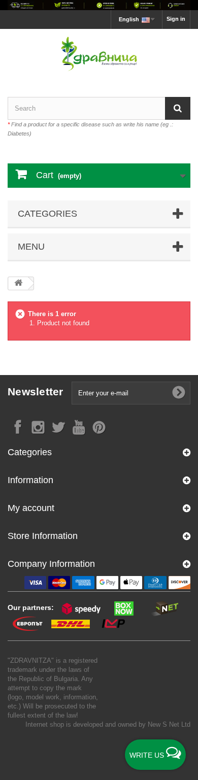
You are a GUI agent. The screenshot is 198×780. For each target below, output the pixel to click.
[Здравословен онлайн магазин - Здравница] (99, 54)
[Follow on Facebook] (18, 426)
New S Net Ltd (169, 724)
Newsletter (35, 391)
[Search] (177, 108)
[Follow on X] (58, 426)
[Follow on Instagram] (38, 426)
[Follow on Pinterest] (99, 426)
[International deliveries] (99, 5)
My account (31, 508)
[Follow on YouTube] (79, 426)
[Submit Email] (179, 393)
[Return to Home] (18, 283)
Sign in (176, 19)
